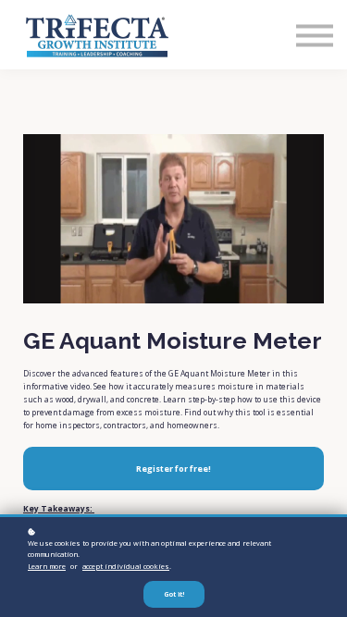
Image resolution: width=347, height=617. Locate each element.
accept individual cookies (125, 566)
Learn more (47, 566)
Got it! (174, 594)
